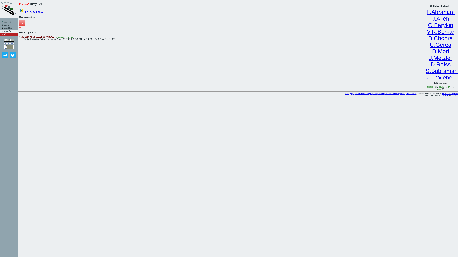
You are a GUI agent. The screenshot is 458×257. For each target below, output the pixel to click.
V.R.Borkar (440, 32)
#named (72, 37)
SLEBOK (444, 96)
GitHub (455, 96)
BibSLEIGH (411, 94)
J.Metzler (440, 58)
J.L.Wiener (440, 77)
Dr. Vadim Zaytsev (450, 94)
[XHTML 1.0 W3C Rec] (9, 46)
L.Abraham (441, 12)
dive (449, 87)
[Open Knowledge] (9, 44)
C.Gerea (440, 45)
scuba (441, 87)
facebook (431, 87)
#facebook (60, 37)
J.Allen (440, 18)
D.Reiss (441, 64)
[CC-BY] (9, 42)
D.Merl (440, 51)
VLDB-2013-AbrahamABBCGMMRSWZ (36, 37)
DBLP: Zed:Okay (34, 12)
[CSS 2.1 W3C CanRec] (9, 51)
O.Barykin (440, 25)
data (439, 89)
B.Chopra (440, 38)
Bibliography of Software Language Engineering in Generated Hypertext (375, 94)
